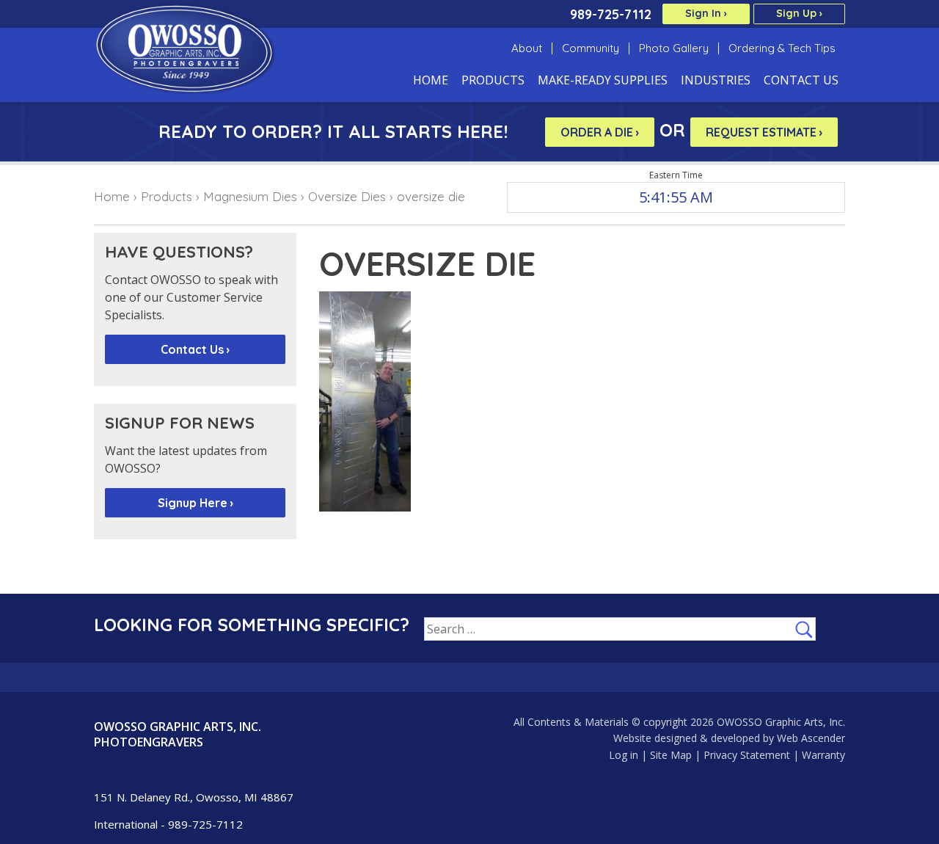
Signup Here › (195, 502)
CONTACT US (801, 81)
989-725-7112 (610, 14)
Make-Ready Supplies (603, 81)
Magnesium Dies (250, 196)
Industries (715, 81)
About (526, 48)
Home (430, 81)
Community (590, 48)
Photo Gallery (674, 48)
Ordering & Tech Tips (782, 48)
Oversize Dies (347, 196)
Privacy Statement (747, 755)
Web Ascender (811, 738)
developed (735, 738)
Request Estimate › (764, 132)
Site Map (671, 755)
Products (493, 81)
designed (675, 738)
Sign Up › (799, 13)
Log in (623, 755)
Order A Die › (599, 132)
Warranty (823, 755)
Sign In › (706, 13)
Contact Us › (195, 349)
